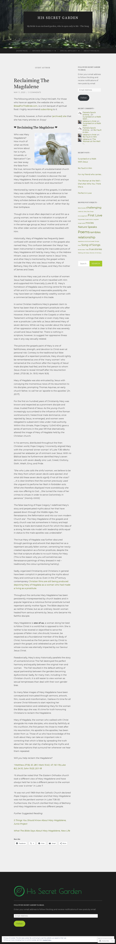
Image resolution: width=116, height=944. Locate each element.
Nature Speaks (87, 226)
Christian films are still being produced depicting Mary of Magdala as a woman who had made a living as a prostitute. (42, 585)
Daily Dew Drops (88, 211)
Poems (84, 232)
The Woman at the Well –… (91, 141)
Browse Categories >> (43, 51)
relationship (86, 237)
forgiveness (81, 219)
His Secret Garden (58, 18)
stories (80, 249)
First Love (95, 215)
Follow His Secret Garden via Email (29, 905)
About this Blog (91, 51)
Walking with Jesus (83, 253)
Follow (84, 98)
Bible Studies (82, 208)
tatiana (86, 139)
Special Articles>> (68, 51)
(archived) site (59, 116)
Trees (87, 249)
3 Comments (34, 92)
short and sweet (89, 241)
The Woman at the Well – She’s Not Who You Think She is (89, 184)
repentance (81, 241)
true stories (95, 249)
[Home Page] (22, 51)
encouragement (82, 216)
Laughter (96, 219)
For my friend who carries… (90, 174)
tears (83, 249)
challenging (93, 207)
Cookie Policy (47, 940)
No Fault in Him (90, 137)
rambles (95, 232)
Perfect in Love (85, 193)
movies (90, 222)
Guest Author (89, 219)
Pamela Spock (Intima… (89, 113)
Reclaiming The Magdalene (31, 83)
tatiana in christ (89, 121)
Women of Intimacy (95, 253)
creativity (80, 211)
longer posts (81, 223)
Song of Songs (90, 245)
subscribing (46, 109)
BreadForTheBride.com (25, 106)
